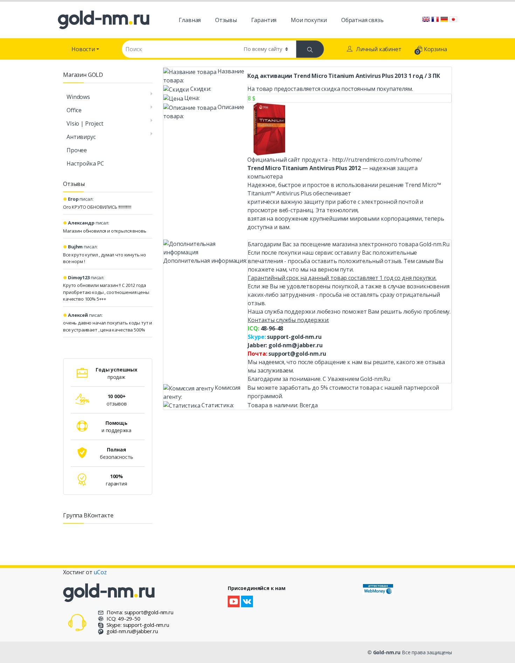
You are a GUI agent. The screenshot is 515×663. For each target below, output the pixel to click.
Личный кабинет (378, 49)
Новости (83, 49)
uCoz (100, 572)
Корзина (432, 50)
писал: (81, 199)
